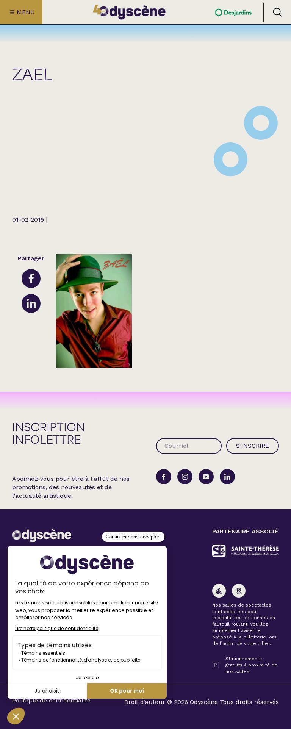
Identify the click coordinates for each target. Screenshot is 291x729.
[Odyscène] (41, 535)
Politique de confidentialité (51, 700)
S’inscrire (252, 445)
